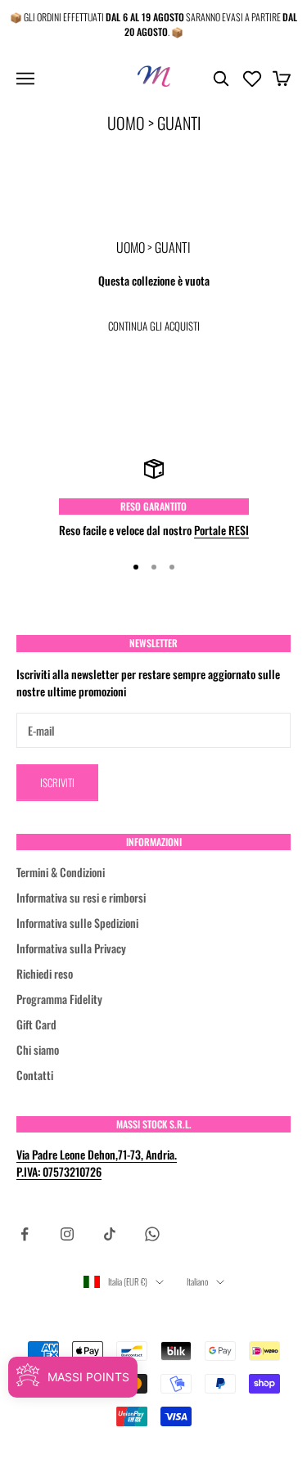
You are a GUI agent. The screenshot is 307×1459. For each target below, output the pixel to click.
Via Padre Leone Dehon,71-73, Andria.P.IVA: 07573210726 (96, 1163)
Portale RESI (221, 529)
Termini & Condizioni (60, 871)
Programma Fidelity (59, 998)
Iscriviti (57, 782)
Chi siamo (37, 1049)
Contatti (34, 1074)
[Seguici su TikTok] (110, 1234)
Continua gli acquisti (154, 325)
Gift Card (36, 1024)
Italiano (197, 1281)
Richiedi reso (44, 973)
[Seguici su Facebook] (24, 1234)
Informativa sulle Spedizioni (77, 922)
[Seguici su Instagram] (67, 1234)
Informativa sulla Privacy (71, 948)
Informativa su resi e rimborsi (81, 897)
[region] (153, 498)
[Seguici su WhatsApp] (152, 1234)
